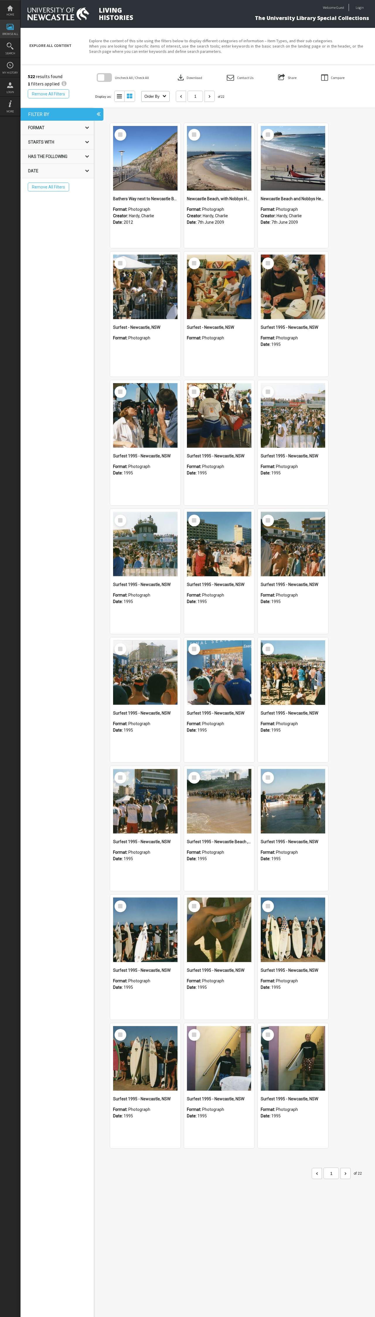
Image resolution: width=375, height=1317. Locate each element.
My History (10, 73)
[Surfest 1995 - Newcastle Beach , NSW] (219, 801)
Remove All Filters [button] (48, 94)
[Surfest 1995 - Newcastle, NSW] (293, 287)
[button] (240, 77)
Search (10, 53)
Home (10, 14)
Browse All (10, 34)
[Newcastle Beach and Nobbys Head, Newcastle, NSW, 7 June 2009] (293, 158)
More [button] (10, 111)
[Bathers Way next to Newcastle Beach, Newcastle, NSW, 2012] (145, 158)
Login (10, 92)
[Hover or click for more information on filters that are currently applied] (64, 84)
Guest (340, 7)
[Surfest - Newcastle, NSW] (145, 287)
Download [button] (189, 77)
